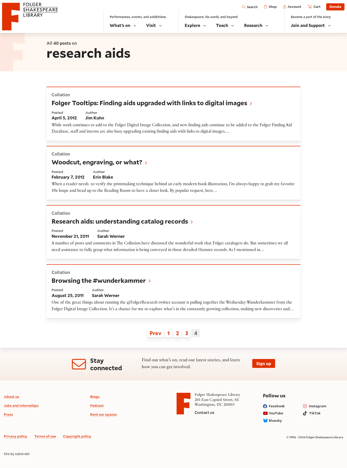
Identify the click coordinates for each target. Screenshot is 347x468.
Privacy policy (15, 436)
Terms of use (45, 436)
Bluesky (275, 420)
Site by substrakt (17, 454)
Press (8, 414)
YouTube (276, 413)
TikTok (315, 413)
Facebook (277, 405)
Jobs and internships (21, 405)
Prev (155, 333)
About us (11, 396)
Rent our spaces (103, 414)
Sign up (263, 363)
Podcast (97, 405)
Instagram (317, 405)
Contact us (204, 412)
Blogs (95, 396)
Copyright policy (77, 436)
